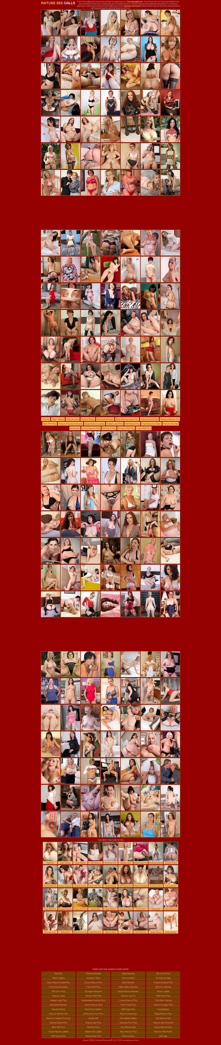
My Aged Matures (93, 991)
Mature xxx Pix (128, 995)
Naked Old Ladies (93, 1031)
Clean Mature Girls (93, 1004)
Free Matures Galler (151, 423)
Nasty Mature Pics (163, 1027)
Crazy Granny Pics (128, 1000)
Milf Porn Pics (109, 428)
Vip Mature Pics (163, 1018)
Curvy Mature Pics (91, 428)
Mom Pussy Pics (128, 1004)
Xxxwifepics (163, 1009)
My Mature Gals (163, 977)
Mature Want (128, 977)
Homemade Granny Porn (93, 1000)
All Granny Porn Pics (93, 1013)
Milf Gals (163, 1036)
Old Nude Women (105, 419)
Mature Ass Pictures (163, 1022)
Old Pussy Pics (128, 1009)
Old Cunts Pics (163, 973)
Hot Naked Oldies (128, 1018)
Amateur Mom (93, 977)
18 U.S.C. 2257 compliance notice (125, 1040)
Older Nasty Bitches (128, 986)
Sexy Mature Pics (128, 1031)
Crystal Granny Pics (163, 982)
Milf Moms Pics (132, 423)
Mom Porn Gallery (93, 1009)
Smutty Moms (88, 419)
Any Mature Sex (128, 1027)
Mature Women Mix (170, 419)
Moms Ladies (163, 991)
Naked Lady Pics (115, 423)
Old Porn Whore (163, 986)
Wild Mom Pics (163, 995)
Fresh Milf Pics (143, 428)
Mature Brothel (170, 423)
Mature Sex (58, 3)
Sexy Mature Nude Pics (127, 419)
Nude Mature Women (128, 991)
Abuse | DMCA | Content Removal (96, 1040)
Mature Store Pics (149, 419)
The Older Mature (163, 1000)
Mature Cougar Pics (163, 1004)
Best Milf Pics (49, 423)
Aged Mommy (128, 973)
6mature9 (75, 428)
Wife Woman (128, 982)
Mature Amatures (128, 1013)
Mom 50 (45, 419)
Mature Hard (128, 1036)
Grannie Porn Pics (128, 1022)
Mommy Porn (93, 1027)
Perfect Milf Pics (126, 428)
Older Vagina (58, 419)
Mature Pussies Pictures (70, 423)
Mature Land (72, 419)
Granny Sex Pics (93, 1022)
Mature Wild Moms (163, 1031)
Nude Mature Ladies (94, 423)
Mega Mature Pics (163, 1013)
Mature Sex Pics (93, 1036)
